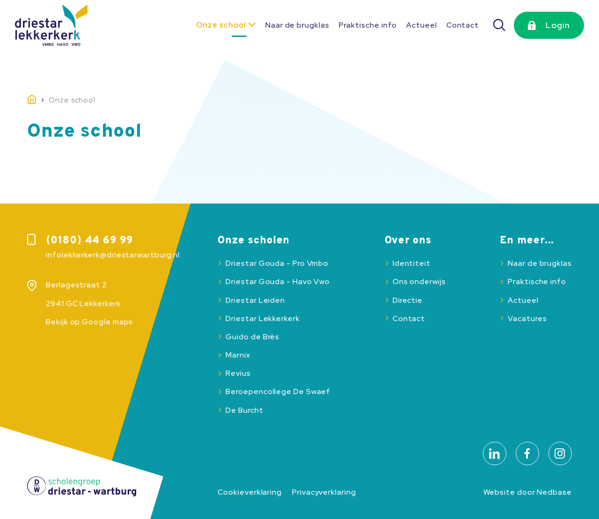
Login (558, 25)
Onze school (221, 25)
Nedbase (554, 492)
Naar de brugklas (297, 25)
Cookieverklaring (250, 492)
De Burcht (244, 410)
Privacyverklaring (324, 492)
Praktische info (368, 25)
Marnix (238, 355)
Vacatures (527, 318)
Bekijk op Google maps (89, 322)
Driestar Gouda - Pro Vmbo (277, 263)
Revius (238, 373)
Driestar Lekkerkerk (263, 318)
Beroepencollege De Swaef (278, 391)
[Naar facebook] (527, 453)
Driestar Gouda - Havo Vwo (278, 281)
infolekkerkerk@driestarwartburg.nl (113, 254)
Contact (462, 25)
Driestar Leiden (255, 300)
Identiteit (412, 263)
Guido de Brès (252, 337)
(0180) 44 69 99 (89, 240)
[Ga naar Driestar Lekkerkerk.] (38, 100)
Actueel (421, 25)
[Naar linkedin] (494, 453)
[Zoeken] (499, 25)
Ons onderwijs (419, 281)
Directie (408, 300)
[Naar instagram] (560, 453)
